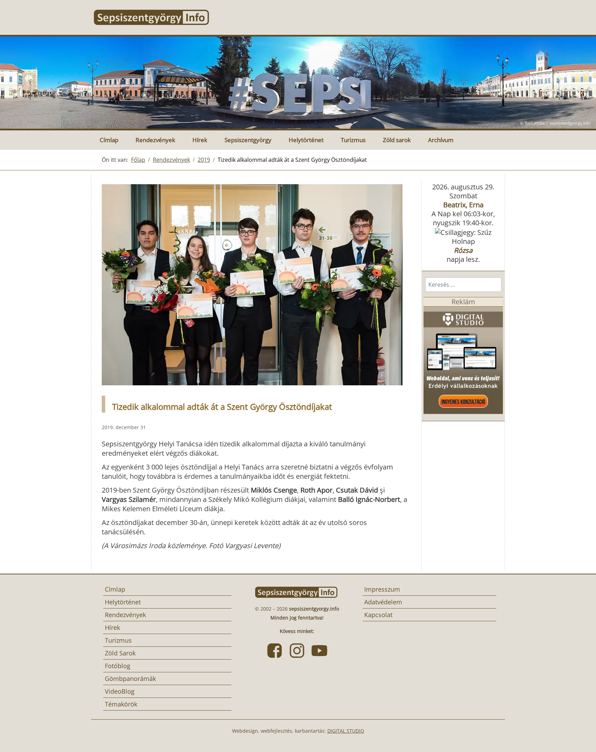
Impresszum (382, 589)
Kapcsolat (378, 615)
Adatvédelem (383, 602)
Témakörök (121, 704)
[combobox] (463, 284)
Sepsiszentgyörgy (248, 140)
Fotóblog (117, 666)
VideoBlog (120, 691)
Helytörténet (306, 140)
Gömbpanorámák (130, 678)
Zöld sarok (397, 140)
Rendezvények (155, 140)
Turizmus (353, 140)
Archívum (441, 140)
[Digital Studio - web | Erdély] (463, 359)
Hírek (199, 140)
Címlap (109, 140)
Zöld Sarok (120, 653)
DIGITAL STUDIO (345, 731)
